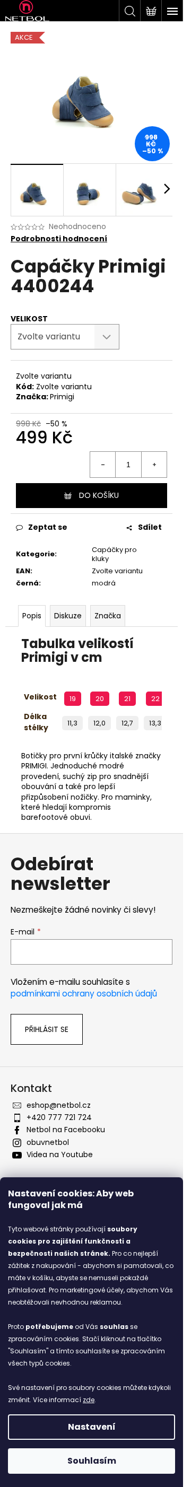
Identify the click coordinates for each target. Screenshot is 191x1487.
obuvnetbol (48, 1142)
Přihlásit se (46, 1029)
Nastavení (92, 1427)
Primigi (62, 396)
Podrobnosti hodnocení (59, 239)
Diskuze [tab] (68, 615)
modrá (104, 583)
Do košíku (99, 495)
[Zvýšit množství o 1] (154, 464)
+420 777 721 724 (59, 1117)
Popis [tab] (31, 615)
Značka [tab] (107, 615)
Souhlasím (91, 1461)
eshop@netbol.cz (59, 1105)
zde (88, 1399)
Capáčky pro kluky (114, 554)
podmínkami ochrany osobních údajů (84, 993)
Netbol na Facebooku (66, 1129)
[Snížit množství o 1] (103, 464)
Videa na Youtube (60, 1154)
